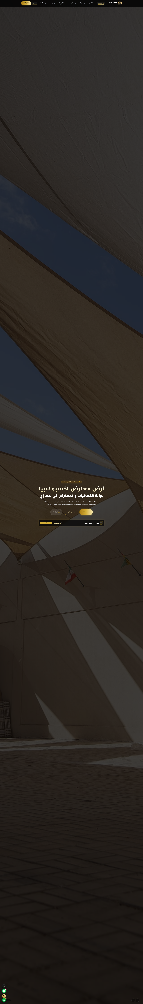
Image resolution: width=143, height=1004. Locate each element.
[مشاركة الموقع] (4, 990)
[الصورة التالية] (133, 1000)
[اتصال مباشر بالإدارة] (4, 1000)
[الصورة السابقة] (137, 1000)
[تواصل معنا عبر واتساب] (4, 995)
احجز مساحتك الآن (26, 3)
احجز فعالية (86, 512)
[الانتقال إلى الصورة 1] (8, 1000)
